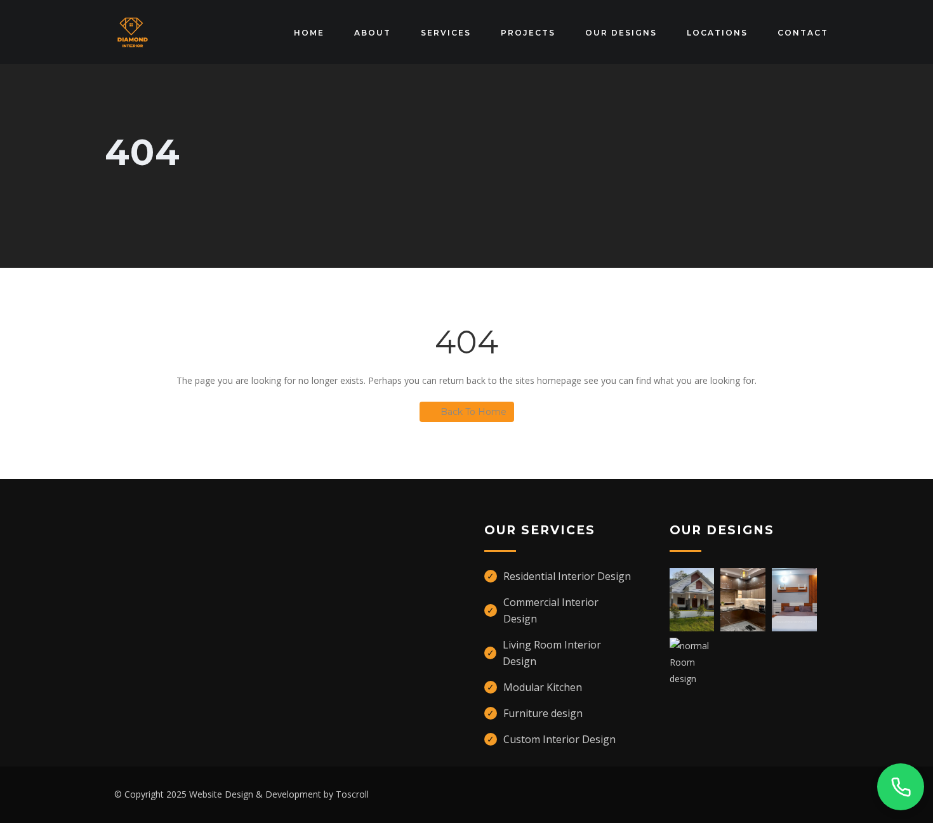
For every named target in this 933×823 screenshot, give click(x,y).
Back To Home (473, 412)
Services (446, 32)
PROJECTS (528, 32)
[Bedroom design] (794, 599)
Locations (717, 32)
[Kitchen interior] (742, 599)
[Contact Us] (900, 786)
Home (309, 32)
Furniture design (543, 713)
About (372, 32)
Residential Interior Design (567, 576)
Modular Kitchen (542, 687)
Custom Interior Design (559, 739)
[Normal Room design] (692, 661)
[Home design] (692, 599)
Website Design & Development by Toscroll (279, 794)
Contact (802, 32)
